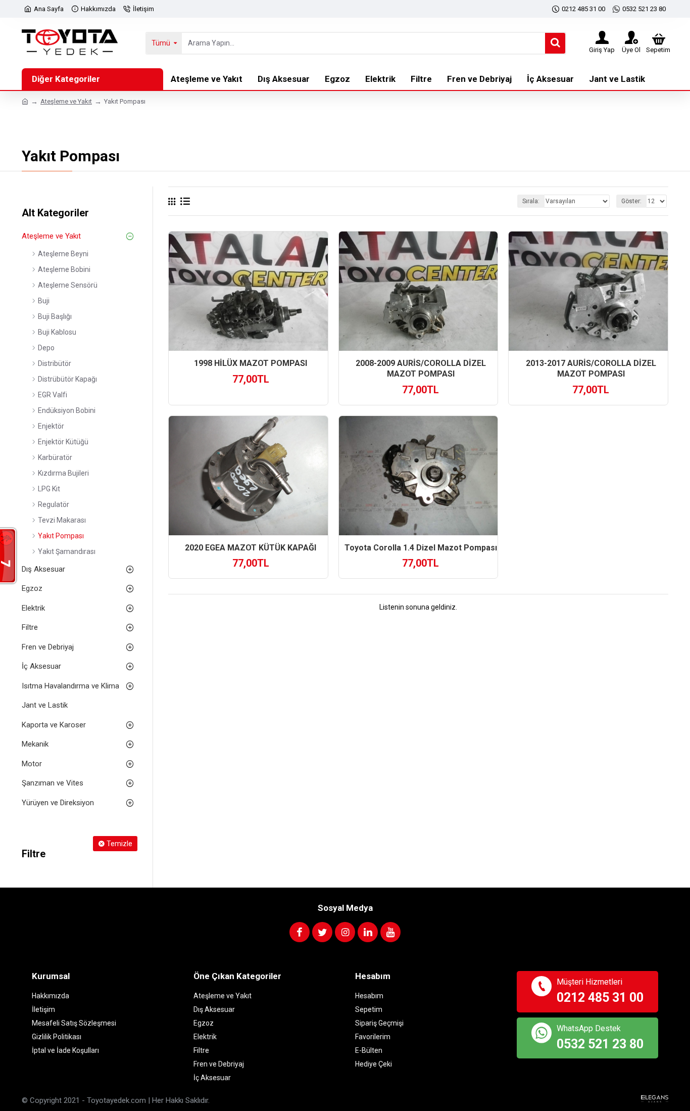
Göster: (631, 201)
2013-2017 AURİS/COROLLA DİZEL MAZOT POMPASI (591, 368)
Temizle (119, 844)
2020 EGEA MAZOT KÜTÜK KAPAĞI (250, 547)
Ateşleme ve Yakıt (66, 101)
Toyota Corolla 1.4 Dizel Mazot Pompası (420, 547)
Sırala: (530, 201)
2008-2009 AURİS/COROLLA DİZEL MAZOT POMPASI (421, 368)
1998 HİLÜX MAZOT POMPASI (250, 363)
